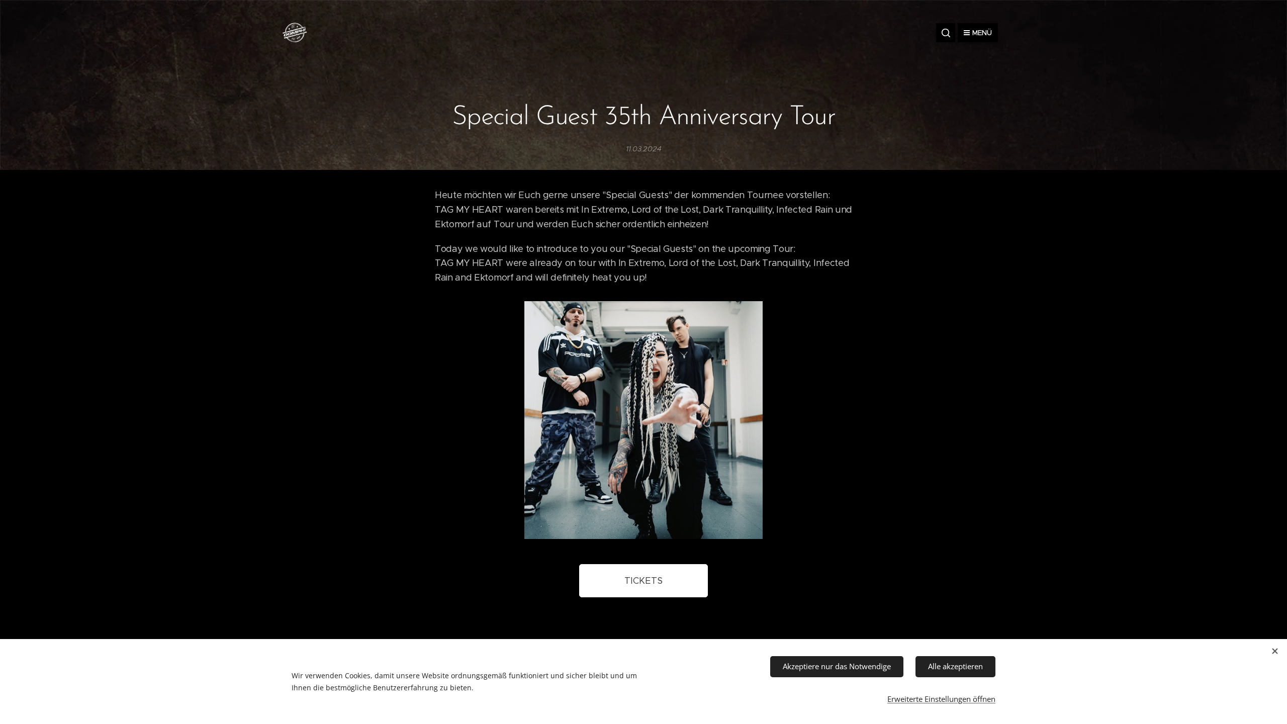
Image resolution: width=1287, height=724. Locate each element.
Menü (982, 32)
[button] (945, 32)
